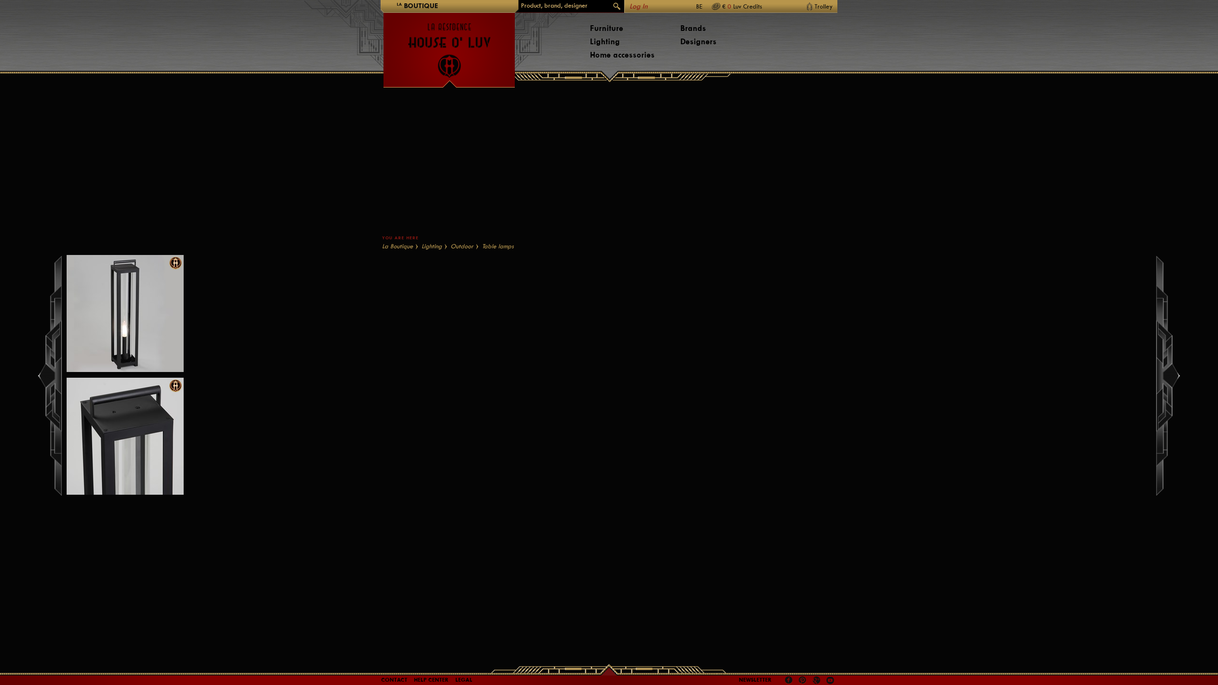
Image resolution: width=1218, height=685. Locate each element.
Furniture (606, 28)
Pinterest (802, 680)
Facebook (789, 680)
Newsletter (755, 679)
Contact (394, 679)
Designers (698, 41)
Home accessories (622, 54)
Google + (818, 681)
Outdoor (462, 246)
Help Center (431, 679)
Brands (693, 28)
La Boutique (397, 246)
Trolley (824, 6)
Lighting (605, 41)
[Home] (449, 45)
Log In (638, 6)
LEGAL (463, 679)
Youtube (830, 680)
